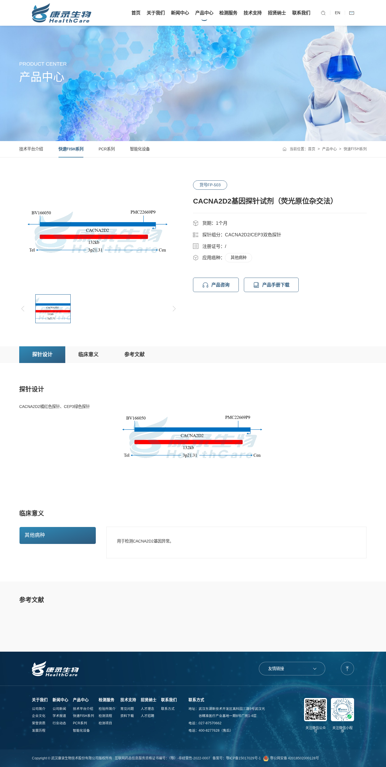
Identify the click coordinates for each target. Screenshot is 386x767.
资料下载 (127, 716)
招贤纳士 (277, 12)
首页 (135, 12)
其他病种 (238, 257)
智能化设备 (140, 149)
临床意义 (88, 354)
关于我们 (156, 12)
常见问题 (127, 708)
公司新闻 (59, 708)
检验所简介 (107, 708)
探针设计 (42, 354)
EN (337, 12)
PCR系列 (107, 149)
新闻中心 (180, 12)
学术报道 (59, 716)
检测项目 (105, 723)
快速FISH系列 (70, 149)
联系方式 (168, 708)
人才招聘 (147, 716)
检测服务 (228, 12)
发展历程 (38, 730)
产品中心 (204, 12)
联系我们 (301, 12)
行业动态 (59, 723)
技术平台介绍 (31, 149)
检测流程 (105, 716)
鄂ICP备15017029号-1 (243, 758)
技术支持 (253, 12)
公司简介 (38, 708)
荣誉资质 (38, 723)
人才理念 (147, 708)
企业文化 (38, 716)
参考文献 (134, 354)
